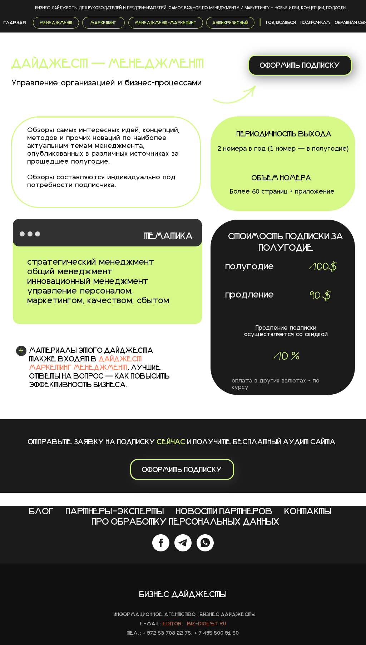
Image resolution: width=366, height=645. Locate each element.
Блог (41, 511)
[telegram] (183, 542)
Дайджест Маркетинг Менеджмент (85, 362)
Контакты (308, 511)
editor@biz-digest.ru (194, 623)
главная (15, 22)
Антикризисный (230, 22)
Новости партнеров (224, 511)
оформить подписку (300, 65)
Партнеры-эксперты (115, 511)
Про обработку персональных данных (186, 521)
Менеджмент (56, 22)
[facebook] (160, 542)
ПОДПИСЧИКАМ (315, 22)
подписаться (281, 22)
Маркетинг (103, 22)
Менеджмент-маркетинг (165, 22)
